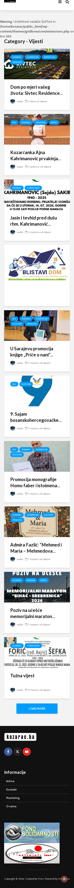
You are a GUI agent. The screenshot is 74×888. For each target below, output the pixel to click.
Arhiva (10, 781)
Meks (41, 878)
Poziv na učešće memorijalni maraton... (32, 613)
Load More (37, 708)
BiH (14, 122)
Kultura (17, 324)
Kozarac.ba (32, 57)
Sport (54, 122)
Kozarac (17, 57)
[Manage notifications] (64, 879)
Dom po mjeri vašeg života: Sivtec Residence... (36, 90)
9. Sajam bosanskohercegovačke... (36, 417)
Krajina (31, 580)
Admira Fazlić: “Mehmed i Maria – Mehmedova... (36, 548)
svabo (19, 101)
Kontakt (11, 789)
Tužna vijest (33, 188)
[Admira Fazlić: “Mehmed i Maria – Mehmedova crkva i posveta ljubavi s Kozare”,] (37, 521)
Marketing (49, 57)
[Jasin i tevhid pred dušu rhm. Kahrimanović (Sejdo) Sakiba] (37, 194)
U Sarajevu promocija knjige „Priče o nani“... (31, 351)
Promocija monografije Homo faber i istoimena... (35, 482)
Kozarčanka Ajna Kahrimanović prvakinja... (35, 155)
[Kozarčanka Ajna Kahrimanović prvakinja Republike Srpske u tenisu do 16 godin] (37, 129)
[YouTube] (27, 752)
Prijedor (17, 62)
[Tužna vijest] (37, 652)
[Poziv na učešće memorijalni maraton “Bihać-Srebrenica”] (37, 587)
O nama (11, 806)
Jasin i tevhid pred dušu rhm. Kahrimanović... (33, 221)
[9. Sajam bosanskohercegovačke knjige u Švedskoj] (37, 391)
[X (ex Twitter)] (17, 752)
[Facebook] (8, 752)
